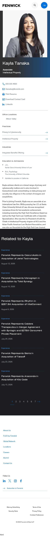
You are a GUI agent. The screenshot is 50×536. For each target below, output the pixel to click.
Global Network (9, 441)
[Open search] (35, 5)
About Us (7, 430)
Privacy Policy (36, 511)
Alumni (6, 458)
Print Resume (11, 94)
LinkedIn (9, 104)
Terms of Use (37, 507)
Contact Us (7, 463)
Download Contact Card (15, 99)
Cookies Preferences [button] (36, 515)
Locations (7, 447)
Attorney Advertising (13, 507)
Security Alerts (13, 511)
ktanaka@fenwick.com (15, 89)
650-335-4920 (11, 84)
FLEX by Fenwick (10, 436)
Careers (6, 452)
